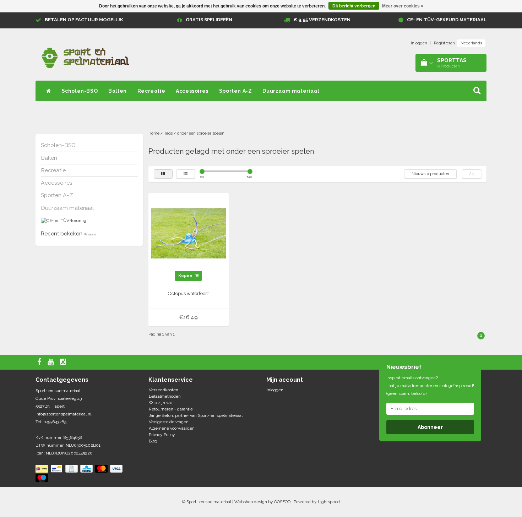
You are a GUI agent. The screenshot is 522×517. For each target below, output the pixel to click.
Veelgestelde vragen (169, 421)
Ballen (117, 91)
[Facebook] (40, 362)
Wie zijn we (160, 402)
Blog (153, 441)
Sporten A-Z (235, 91)
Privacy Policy (162, 434)
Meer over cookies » (402, 6)
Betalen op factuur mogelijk (84, 19)
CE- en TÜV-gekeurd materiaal (446, 19)
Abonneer (430, 427)
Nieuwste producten (430, 174)
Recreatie (151, 91)
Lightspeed (329, 501)
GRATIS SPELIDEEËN (209, 19)
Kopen (185, 275)
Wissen (90, 234)
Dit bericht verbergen (353, 6)
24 (471, 174)
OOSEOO (282, 501)
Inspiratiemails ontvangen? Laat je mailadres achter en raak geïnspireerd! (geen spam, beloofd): (430, 385)
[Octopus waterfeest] (188, 232)
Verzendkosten (163, 389)
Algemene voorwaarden (172, 428)
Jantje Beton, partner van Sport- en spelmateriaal (196, 415)
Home (153, 133)
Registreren (444, 43)
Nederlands (471, 43)
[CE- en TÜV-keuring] (63, 220)
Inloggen (419, 43)
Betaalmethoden (165, 396)
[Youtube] (51, 362)
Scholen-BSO (80, 91)
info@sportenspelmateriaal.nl (63, 414)
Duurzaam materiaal (290, 91)
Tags (168, 133)
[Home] (49, 91)
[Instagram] (64, 362)
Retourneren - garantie (171, 409)
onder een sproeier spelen (200, 133)
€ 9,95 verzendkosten (321, 19)
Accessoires (192, 91)
